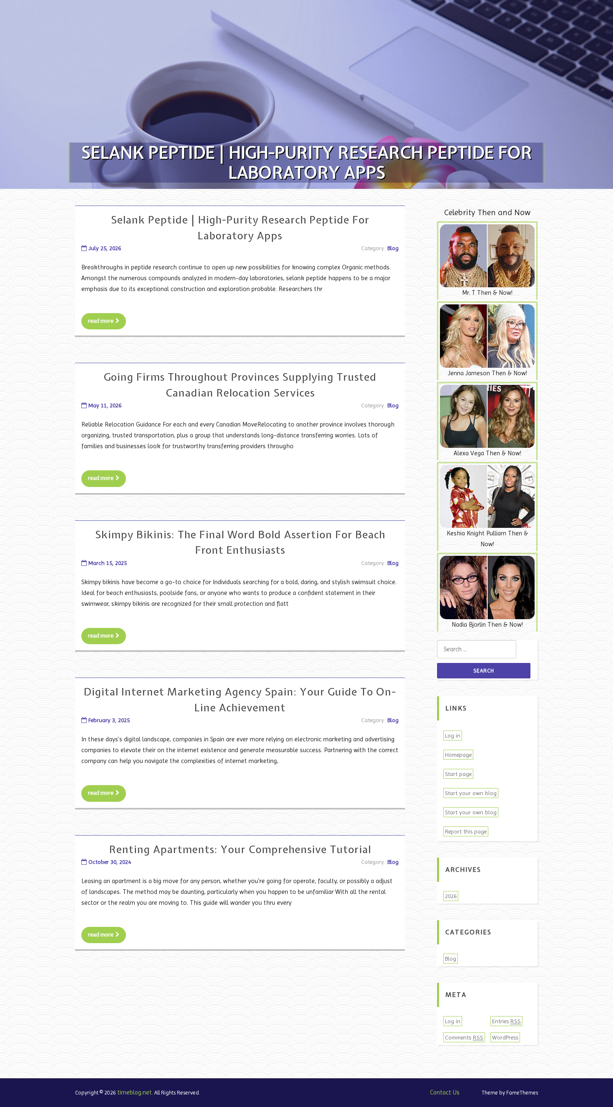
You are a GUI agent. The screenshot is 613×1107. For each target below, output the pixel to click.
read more (100, 320)
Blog (393, 248)
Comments (464, 1037)
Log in (452, 735)
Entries (506, 1021)
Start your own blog (471, 793)
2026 (451, 896)
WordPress (505, 1037)
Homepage (458, 754)
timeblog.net (134, 1092)
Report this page (466, 831)
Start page (458, 774)
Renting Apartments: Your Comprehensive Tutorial (240, 849)
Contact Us (445, 1092)
